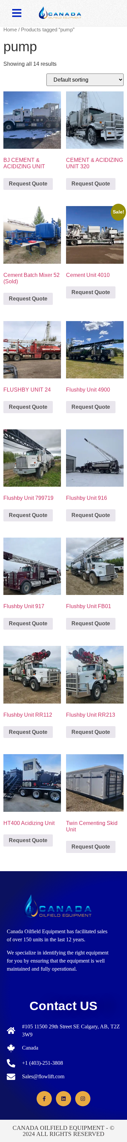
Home (10, 29)
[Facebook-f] (44, 1098)
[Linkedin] (63, 1098)
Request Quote (28, 184)
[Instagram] (82, 1098)
